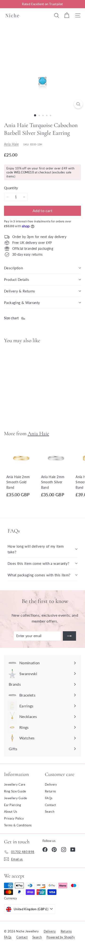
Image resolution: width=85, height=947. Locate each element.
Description (13, 268)
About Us (10, 811)
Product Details (16, 279)
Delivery (51, 784)
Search (49, 811)
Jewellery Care (14, 784)
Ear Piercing (12, 805)
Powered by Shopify (61, 937)
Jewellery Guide (15, 798)
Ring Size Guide (15, 791)
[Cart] (66, 15)
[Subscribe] (69, 636)
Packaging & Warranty (22, 302)
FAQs (48, 798)
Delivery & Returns (19, 291)
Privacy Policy (14, 818)
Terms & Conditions (18, 825)
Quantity (11, 188)
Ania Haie (11, 144)
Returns (50, 791)
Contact (50, 805)
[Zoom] (78, 104)
